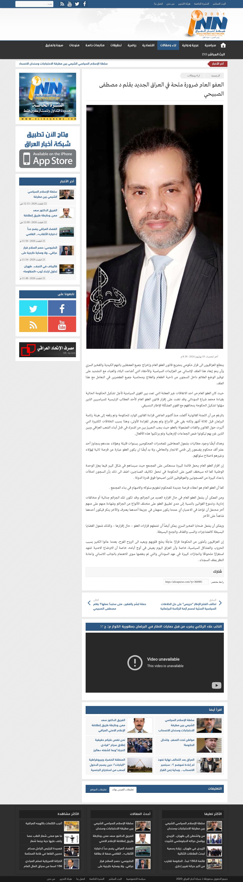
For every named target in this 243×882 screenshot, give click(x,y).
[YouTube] (69, 4)
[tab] (122, 790)
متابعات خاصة (95, 45)
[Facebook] (84, 4)
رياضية (132, 45)
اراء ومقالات (168, 45)
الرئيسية (215, 75)
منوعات (74, 45)
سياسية (210, 45)
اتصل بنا (158, 4)
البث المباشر (219, 4)
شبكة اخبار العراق (223, 45)
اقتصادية (148, 45)
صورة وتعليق (54, 45)
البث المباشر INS (213, 54)
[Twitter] (77, 4)
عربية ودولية (190, 45)
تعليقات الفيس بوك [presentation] (123, 789)
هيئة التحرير (184, 4)
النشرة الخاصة (201, 4)
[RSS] (62, 4)
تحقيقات (116, 45)
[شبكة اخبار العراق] (205, 24)
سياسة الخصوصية (135, 879)
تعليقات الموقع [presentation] (98, 789)
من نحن (170, 4)
